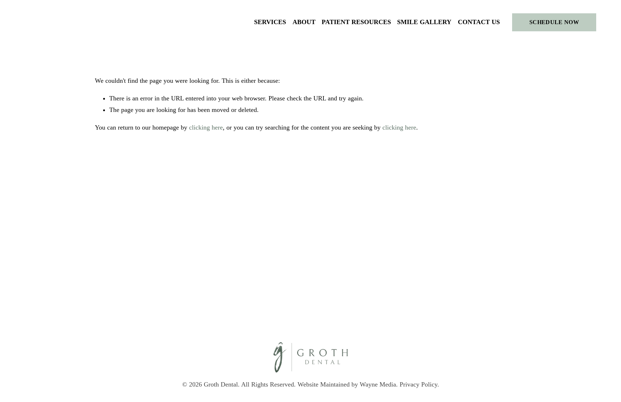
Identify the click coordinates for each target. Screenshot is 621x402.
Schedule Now (554, 22)
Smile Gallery (424, 22)
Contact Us (479, 22)
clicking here (206, 127)
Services (270, 22)
